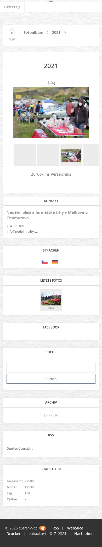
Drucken (14, 533)
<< (12, 415)
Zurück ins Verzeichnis (51, 174)
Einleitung (12, 6)
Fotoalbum (33, 32)
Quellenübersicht (20, 448)
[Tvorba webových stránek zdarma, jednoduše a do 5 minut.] (42, 528)
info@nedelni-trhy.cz (22, 231)
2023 (51, 308)
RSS (56, 528)
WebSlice (75, 528)
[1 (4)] (71, 155)
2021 (56, 32)
